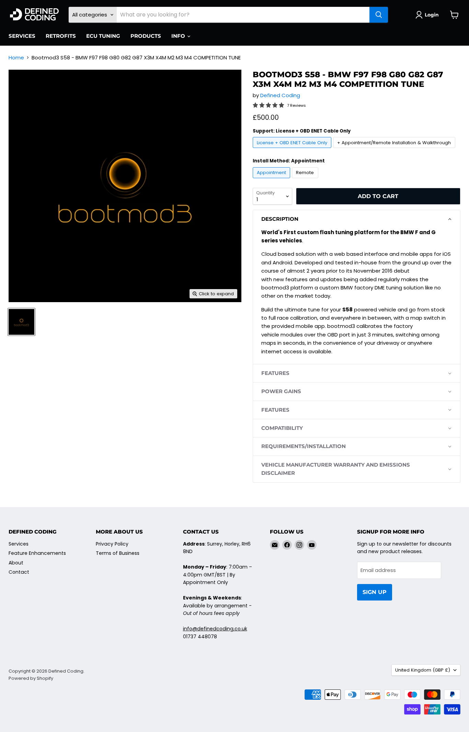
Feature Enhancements (37, 553)
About (16, 562)
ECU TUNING (103, 36)
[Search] (378, 15)
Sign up (375, 592)
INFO (178, 36)
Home (16, 57)
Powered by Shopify (31, 678)
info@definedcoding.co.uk (215, 628)
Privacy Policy (112, 543)
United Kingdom (422, 670)
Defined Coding (280, 95)
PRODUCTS (145, 36)
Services (18, 543)
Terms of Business (117, 553)
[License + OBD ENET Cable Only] (293, 149)
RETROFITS (61, 36)
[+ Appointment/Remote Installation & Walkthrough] (395, 149)
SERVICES (22, 36)
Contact (19, 572)
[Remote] (306, 179)
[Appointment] (272, 179)
